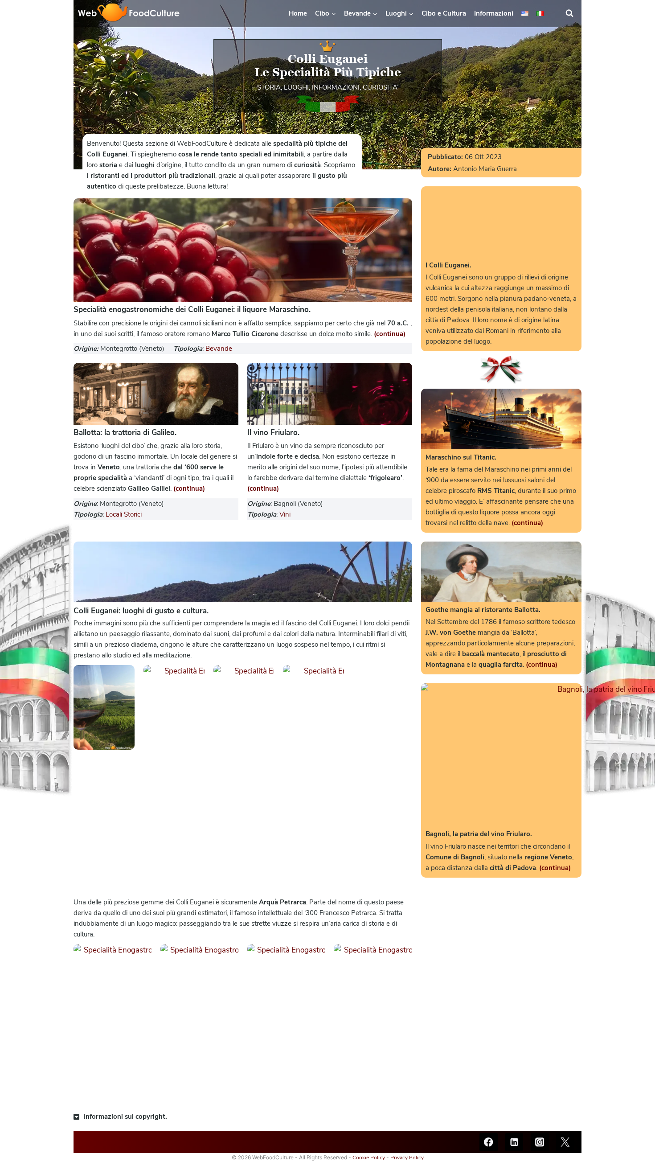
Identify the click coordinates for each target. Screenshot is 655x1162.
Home (298, 13)
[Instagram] (540, 1142)
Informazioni (493, 13)
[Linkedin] (514, 1142)
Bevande (218, 348)
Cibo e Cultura (444, 13)
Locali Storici (124, 514)
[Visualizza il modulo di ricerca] (573, 13)
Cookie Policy (368, 1157)
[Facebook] (488, 1142)
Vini (285, 514)
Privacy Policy (407, 1157)
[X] (565, 1142)
